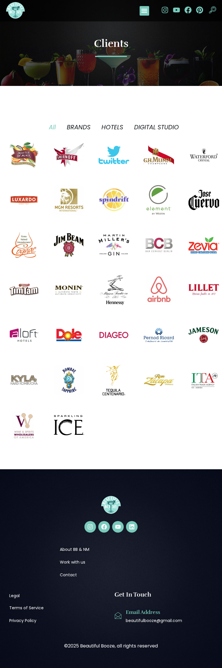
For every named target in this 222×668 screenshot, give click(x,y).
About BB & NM (74, 549)
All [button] (52, 127)
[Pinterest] (199, 10)
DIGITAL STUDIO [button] (156, 127)
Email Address (143, 612)
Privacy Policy (22, 620)
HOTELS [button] (112, 127)
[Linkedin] (132, 527)
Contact (68, 575)
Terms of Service (26, 608)
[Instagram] (165, 10)
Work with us (72, 562)
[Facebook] (188, 10)
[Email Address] (117, 615)
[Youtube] (176, 10)
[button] (144, 11)
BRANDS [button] (78, 127)
